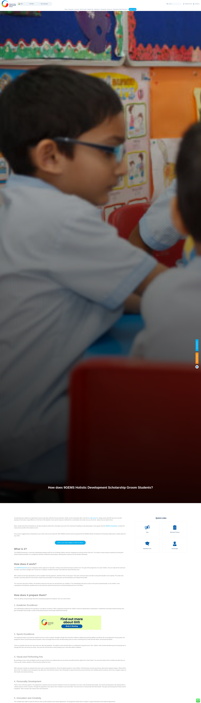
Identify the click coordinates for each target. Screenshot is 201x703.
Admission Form (147, 548)
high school (93, 518)
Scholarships (175, 548)
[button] (70, 542)
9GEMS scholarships (111, 526)
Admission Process (174, 532)
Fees (147, 532)
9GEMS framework (22, 567)
